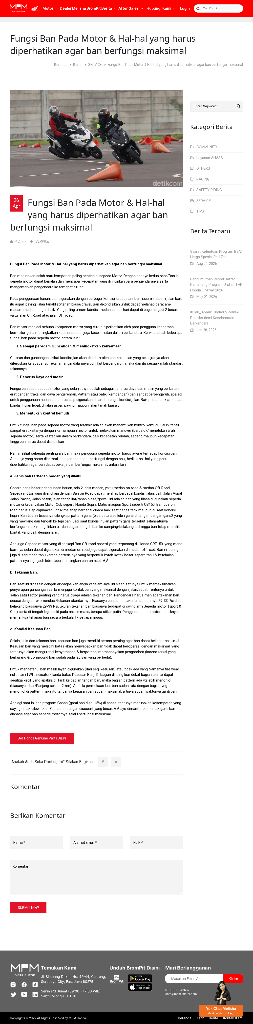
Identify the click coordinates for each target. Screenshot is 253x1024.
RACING (202, 179)
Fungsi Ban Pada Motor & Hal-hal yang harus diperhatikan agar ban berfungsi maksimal (89, 215)
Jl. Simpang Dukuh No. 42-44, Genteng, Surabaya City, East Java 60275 (73, 979)
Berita (78, 65)
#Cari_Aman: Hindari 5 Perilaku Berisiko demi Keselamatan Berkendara (215, 317)
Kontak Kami (233, 1018)
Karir (200, 1018)
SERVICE (95, 65)
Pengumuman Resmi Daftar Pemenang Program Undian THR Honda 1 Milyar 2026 (216, 284)
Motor (47, 8)
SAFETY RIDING (208, 190)
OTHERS (202, 168)
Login (185, 8)
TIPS (199, 211)
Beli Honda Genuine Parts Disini (42, 738)
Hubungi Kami (159, 8)
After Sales (128, 8)
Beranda (60, 65)
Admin (20, 241)
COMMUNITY (206, 147)
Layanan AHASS (209, 158)
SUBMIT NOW (28, 908)
